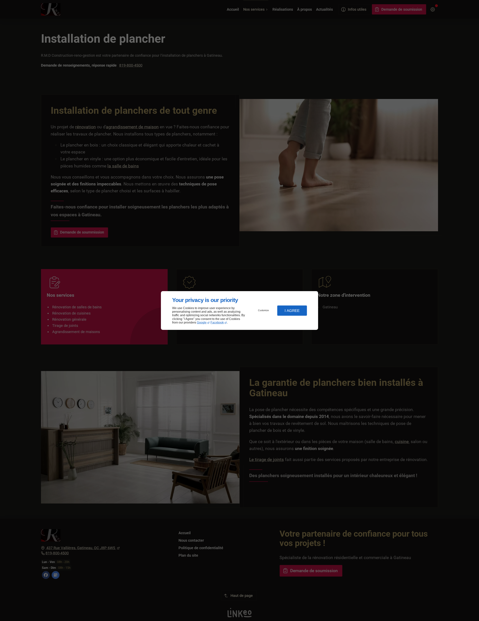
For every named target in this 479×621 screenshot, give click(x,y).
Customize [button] (263, 310)
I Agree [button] (292, 311)
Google (202, 322)
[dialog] (239, 310)
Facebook (217, 322)
